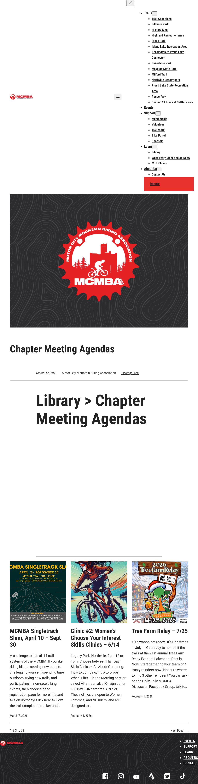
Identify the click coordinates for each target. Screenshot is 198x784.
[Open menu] (118, 97)
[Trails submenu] (154, 13)
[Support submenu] (158, 113)
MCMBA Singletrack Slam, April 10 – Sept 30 (35, 638)
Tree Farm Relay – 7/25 (160, 631)
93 (22, 730)
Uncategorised (130, 373)
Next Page (179, 730)
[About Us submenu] (159, 169)
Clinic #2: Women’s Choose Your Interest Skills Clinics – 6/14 (96, 638)
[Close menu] (130, 3)
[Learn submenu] (154, 147)
